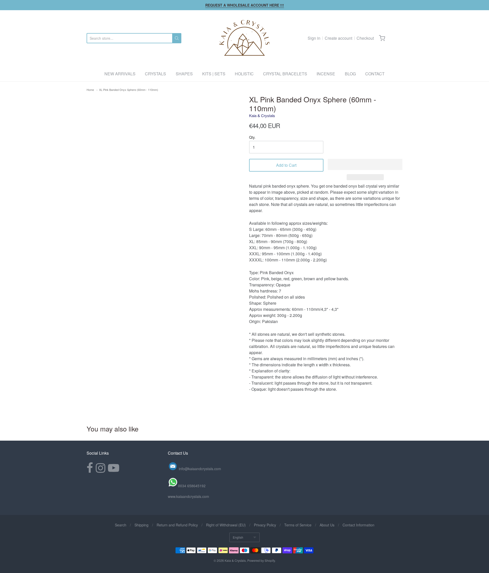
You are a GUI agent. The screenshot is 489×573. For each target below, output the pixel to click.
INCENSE (326, 74)
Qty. (252, 137)
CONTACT (375, 74)
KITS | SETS (213, 74)
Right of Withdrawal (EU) (226, 524)
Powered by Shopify (261, 560)
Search (120, 524)
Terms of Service (297, 524)
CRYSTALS (155, 74)
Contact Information (358, 524)
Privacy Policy (265, 524)
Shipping (141, 524)
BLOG (350, 74)
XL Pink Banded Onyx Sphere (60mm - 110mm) (128, 90)
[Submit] (176, 38)
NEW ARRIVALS (119, 74)
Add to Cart (286, 165)
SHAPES (184, 74)
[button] (365, 164)
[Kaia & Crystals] (244, 38)
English (238, 537)
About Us (327, 524)
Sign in (314, 38)
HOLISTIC (244, 74)
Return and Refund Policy (177, 524)
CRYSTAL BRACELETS (285, 74)
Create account (338, 38)
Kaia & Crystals (262, 115)
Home (90, 90)
